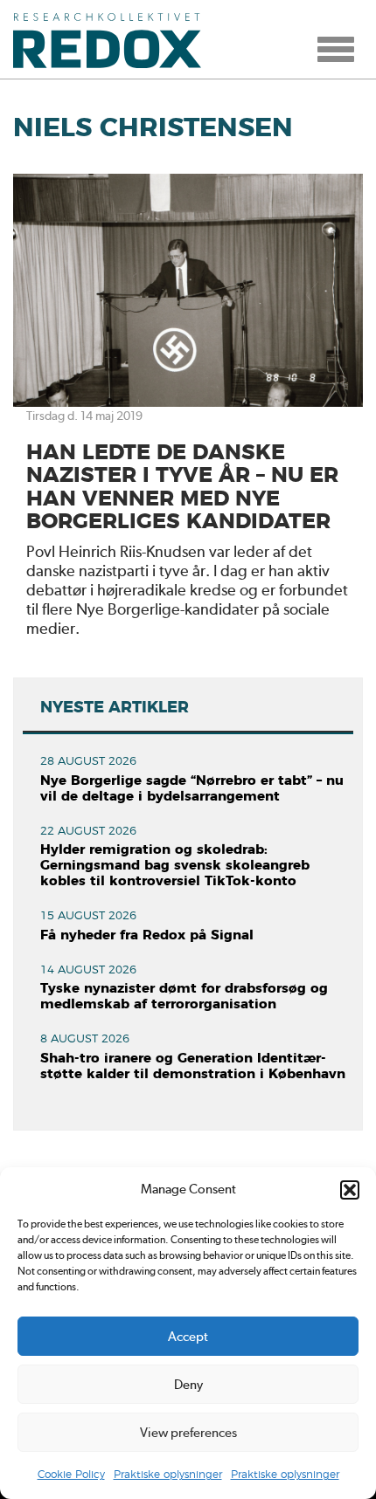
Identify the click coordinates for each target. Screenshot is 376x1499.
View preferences (188, 1433)
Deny (188, 1384)
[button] (350, 1190)
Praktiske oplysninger (168, 1474)
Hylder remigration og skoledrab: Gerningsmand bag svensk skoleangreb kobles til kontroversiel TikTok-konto (175, 865)
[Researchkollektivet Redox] (113, 39)
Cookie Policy (71, 1474)
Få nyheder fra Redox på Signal (147, 935)
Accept (188, 1336)
